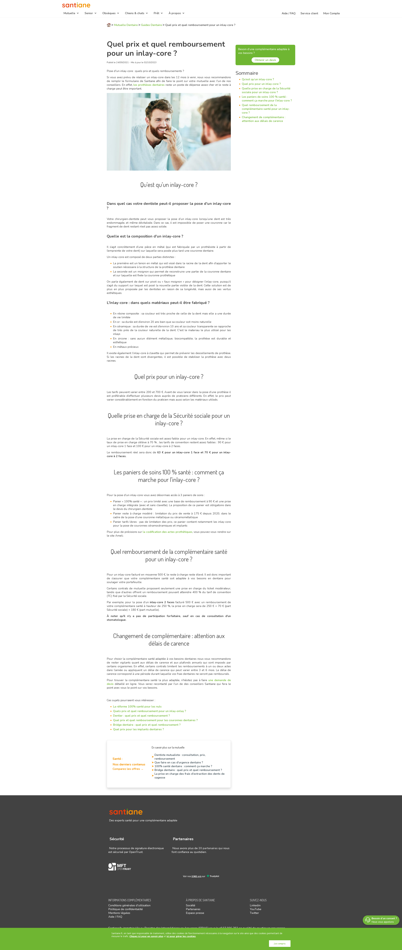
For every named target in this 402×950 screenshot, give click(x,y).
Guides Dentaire (151, 25)
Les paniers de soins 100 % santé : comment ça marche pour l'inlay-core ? (267, 98)
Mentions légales (119, 913)
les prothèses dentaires (149, 85)
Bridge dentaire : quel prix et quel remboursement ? (147, 725)
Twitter (254, 913)
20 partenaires (208, 848)
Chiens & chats (134, 13)
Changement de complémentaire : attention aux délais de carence (263, 119)
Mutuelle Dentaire (126, 25)
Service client (309, 13)
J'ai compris (279, 943)
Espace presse (195, 913)
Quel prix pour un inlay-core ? (261, 84)
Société (190, 905)
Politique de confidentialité (125, 909)
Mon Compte (331, 13)
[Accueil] (76, 5)
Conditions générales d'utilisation (129, 905)
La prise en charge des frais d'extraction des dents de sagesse (190, 775)
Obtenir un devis (265, 60)
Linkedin (255, 905)
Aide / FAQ (289, 13)
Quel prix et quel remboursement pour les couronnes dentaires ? (155, 720)
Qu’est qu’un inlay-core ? (258, 79)
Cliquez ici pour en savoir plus (146, 936)
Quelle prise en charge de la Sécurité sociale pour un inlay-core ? (266, 90)
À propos (175, 13)
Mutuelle (69, 13)
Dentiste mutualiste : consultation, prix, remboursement (180, 757)
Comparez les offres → (128, 769)
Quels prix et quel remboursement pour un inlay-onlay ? (149, 711)
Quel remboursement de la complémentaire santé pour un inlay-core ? (266, 109)
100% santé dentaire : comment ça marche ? (183, 766)
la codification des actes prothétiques (167, 532)
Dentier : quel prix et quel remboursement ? (141, 716)
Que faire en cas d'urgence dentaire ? (179, 762)
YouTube (255, 909)
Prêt (156, 13)
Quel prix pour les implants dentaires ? (138, 729)
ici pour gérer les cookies (181, 936)
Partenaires (193, 909)
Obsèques (109, 13)
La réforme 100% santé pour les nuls (137, 706)
